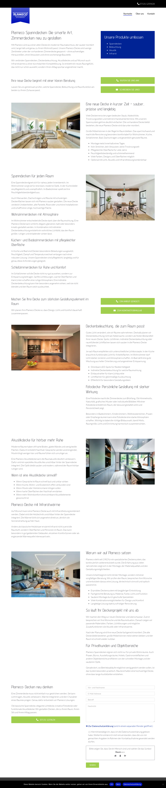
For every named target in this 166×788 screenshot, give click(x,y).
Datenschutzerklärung (132, 784)
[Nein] (163, 784)
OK (111, 784)
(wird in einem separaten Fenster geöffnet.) (120, 726)
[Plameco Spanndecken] (20, 8)
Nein (118, 784)
